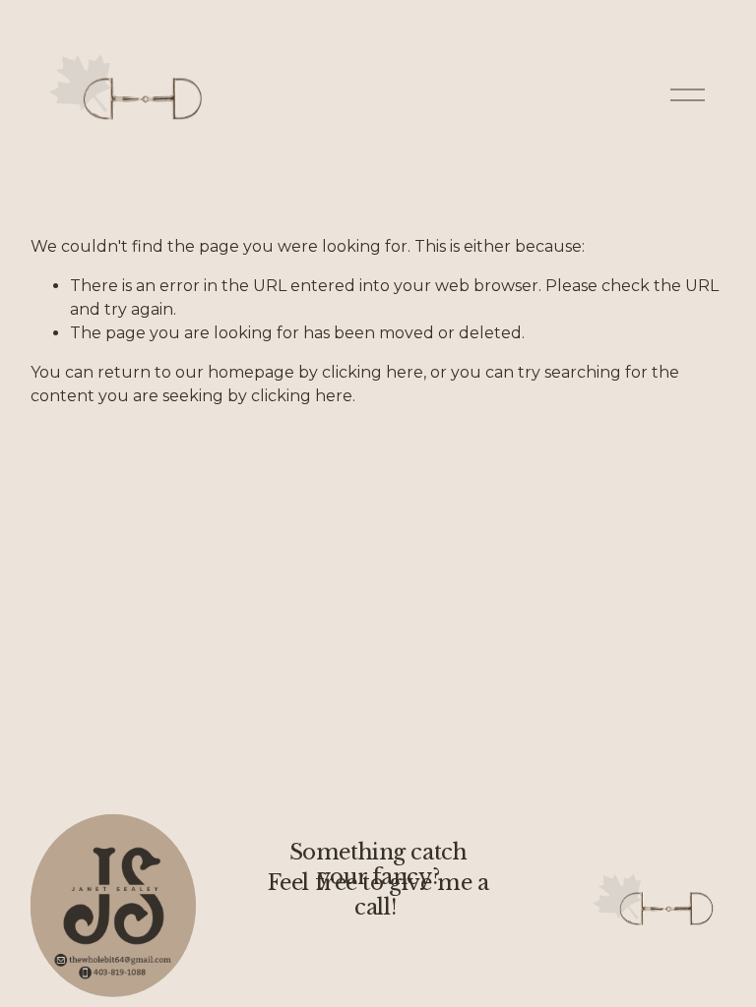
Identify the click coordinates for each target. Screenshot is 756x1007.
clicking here (372, 372)
